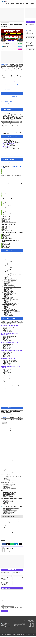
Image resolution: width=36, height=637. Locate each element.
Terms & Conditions (31, 634)
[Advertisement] (12, 14)
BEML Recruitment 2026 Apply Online (18, 577)
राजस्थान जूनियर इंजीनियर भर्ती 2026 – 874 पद (8, 99)
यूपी (17, 86)
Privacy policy (27, 634)
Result (27, 3)
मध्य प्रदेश (6, 87)
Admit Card (22, 3)
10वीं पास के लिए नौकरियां (6, 89)
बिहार (6, 86)
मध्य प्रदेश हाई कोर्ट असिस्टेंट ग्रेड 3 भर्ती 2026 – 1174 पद (9, 96)
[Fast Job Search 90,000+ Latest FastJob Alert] (4, 1)
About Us (14, 634)
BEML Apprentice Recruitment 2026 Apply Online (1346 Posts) (5, 583)
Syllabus (17, 3)
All (3, 3)
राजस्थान (17, 87)
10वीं (17, 84)
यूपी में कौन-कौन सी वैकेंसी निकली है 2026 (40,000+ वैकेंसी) (30, 49)
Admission (12, 3)
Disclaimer (22, 634)
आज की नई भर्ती (7, 84)
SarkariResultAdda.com (18, 624)
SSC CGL (4, 417)
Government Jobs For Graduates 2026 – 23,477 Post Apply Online (17, 573)
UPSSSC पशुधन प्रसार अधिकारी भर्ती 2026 (7, 101)
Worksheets (32, 3)
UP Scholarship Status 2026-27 (29, 46)
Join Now (20, 43)
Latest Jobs (23, 620)
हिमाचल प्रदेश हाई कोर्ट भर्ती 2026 (6, 103)
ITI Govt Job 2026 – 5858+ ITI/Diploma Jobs (5, 573)
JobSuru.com (16, 621)
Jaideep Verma (6, 26)
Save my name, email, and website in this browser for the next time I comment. (12, 608)
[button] (33, 6)
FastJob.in (3, 634)
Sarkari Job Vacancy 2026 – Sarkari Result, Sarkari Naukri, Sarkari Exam (6, 578)
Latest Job (7, 3)
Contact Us (18, 634)
